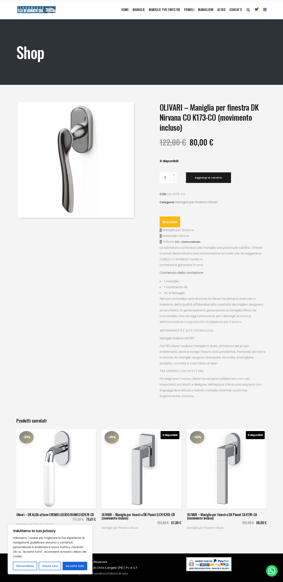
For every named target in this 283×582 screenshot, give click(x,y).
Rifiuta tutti (50, 566)
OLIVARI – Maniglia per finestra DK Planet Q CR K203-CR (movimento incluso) (138, 516)
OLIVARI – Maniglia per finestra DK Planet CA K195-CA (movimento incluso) (222, 516)
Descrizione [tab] (169, 222)
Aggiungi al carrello (208, 177)
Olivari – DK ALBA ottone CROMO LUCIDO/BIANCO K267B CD (55, 514)
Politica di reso (117, 573)
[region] (50, 549)
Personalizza (25, 566)
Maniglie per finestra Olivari (196, 202)
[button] (272, 571)
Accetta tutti (75, 566)
